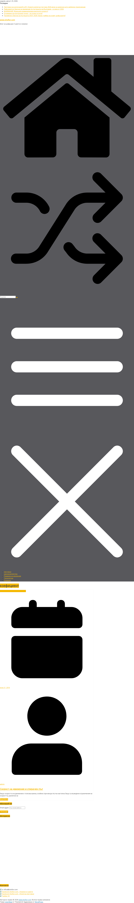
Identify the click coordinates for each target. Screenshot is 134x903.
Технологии (8, 578)
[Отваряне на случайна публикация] (67, 295)
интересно (4, 591)
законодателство (10, 574)
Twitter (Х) (6, 896)
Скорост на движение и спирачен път (21, 788)
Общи (10, 591)
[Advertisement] (67, 40)
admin (2, 784)
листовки (7, 572)
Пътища (22, 591)
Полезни (7, 580)
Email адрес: (4, 808)
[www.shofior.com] (67, 160)
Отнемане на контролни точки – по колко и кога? (23, 13)
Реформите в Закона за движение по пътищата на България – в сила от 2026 (34, 9)
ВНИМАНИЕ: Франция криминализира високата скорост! (26, 11)
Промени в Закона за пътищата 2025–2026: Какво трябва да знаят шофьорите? (35, 16)
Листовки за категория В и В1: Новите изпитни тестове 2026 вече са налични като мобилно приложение (44, 7)
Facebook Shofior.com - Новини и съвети (17, 892)
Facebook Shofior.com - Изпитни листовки (18, 894)
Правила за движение (12, 576)
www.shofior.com (7, 20)
